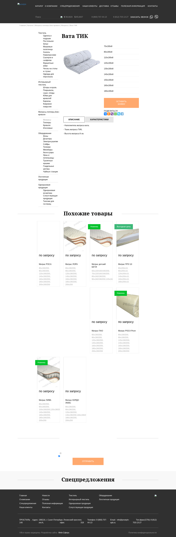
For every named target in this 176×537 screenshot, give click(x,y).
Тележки (47, 147)
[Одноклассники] (108, 113)
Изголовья (47, 128)
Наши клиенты (89, 6)
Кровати (46, 125)
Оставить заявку (121, 102)
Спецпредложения (70, 6)
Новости (46, 495)
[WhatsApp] (115, 113)
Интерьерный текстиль (79, 499)
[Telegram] (122, 113)
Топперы (47, 123)
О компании (51, 6)
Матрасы (64, 25)
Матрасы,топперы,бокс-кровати (47, 25)
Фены (45, 136)
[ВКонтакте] (105, 113)
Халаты (46, 52)
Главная (22, 25)
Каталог (39, 6)
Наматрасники (49, 55)
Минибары (48, 150)
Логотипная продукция (109, 499)
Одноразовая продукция (80, 503)
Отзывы (114, 6)
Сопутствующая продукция (81, 507)
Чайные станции (50, 172)
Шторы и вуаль (50, 87)
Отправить (88, 461)
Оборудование (44, 133)
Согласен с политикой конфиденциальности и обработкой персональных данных (89, 453)
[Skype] (118, 113)
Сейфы (46, 144)
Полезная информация (133, 6)
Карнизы (47, 101)
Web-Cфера (63, 533)
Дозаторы (47, 139)
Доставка (104, 6)
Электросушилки (50, 141)
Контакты (153, 6)
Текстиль (42, 33)
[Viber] (112, 113)
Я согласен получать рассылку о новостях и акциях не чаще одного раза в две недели (89, 456)
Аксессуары (48, 152)
